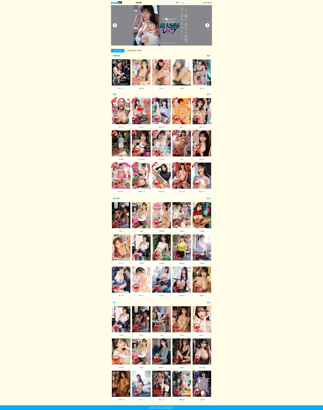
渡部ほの (181, 263)
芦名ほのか (162, 191)
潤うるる (141, 127)
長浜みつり (202, 191)
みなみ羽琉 (202, 367)
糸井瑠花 (181, 231)
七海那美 (202, 231)
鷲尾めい (202, 295)
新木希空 (181, 295)
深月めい (202, 88)
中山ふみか (162, 159)
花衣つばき (182, 191)
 (209, 56)
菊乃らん (121, 127)
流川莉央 (121, 367)
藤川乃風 (141, 88)
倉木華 (141, 263)
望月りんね (162, 399)
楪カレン (141, 399)
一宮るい (161, 335)
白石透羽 (161, 263)
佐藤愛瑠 (161, 231)
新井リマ (202, 127)
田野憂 (182, 88)
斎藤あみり (162, 127)
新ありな (202, 335)
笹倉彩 (141, 231)
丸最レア (181, 127)
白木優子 (181, 367)
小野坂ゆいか (141, 191)
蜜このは (121, 295)
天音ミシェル (121, 88)
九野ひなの (121, 399)
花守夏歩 (121, 159)
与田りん (121, 231)
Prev (115, 25)
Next (207, 25)
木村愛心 (161, 295)
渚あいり (141, 295)
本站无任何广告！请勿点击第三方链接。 (207, 50)
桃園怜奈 (181, 399)
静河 (182, 159)
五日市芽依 (141, 159)
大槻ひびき (202, 159)
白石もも (161, 88)
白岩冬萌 (202, 399)
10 (173, 43)
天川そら (121, 263)
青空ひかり (121, 191)
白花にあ (202, 263)
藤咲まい (161, 367)
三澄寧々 (181, 335)
